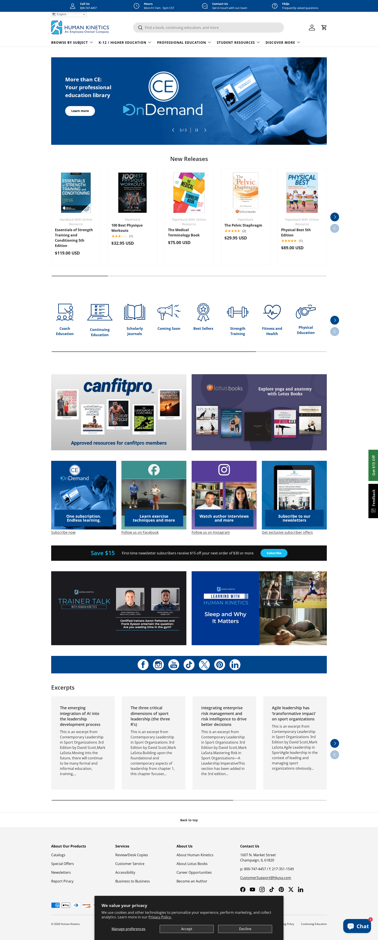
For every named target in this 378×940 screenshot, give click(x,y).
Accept (186, 928)
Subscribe (274, 553)
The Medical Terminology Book (184, 232)
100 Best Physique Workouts (127, 228)
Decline (245, 928)
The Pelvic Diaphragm (243, 225)
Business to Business (132, 881)
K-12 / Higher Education (122, 42)
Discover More (280, 42)
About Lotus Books (192, 863)
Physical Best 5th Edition (296, 232)
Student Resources (236, 42)
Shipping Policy (285, 924)
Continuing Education (314, 924)
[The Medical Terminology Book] (189, 193)
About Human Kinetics (195, 855)
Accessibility (125, 872)
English (61, 14)
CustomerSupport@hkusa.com (265, 877)
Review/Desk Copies (131, 855)
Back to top (189, 820)
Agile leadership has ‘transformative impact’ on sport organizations (294, 713)
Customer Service (129, 863)
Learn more (80, 111)
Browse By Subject (69, 42)
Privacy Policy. (160, 917)
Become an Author (192, 881)
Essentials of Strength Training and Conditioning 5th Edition (74, 237)
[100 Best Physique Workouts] (132, 193)
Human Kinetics (70, 924)
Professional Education (181, 42)
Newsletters (61, 872)
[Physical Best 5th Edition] (302, 193)
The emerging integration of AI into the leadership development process (80, 716)
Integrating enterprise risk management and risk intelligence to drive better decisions (224, 716)
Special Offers (62, 863)
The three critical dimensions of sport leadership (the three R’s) (150, 716)
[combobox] (208, 28)
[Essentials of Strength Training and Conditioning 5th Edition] (76, 193)
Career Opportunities (194, 872)
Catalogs (58, 855)
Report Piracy (62, 881)
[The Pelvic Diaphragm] (245, 193)
